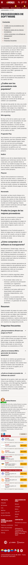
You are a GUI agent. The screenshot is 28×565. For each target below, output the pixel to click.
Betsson (17, 504)
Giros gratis (24, 7)
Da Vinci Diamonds (5, 515)
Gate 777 (17, 511)
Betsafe (17, 514)
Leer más (23, 434)
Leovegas (17, 506)
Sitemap (3, 532)
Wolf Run (3, 510)
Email (16, 525)
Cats (2, 508)
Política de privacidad (6, 527)
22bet (16, 516)
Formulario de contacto (21, 522)
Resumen (6, 38)
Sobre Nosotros (5, 530)
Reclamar (23, 439)
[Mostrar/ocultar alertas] (19, 2)
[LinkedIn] (4, 434)
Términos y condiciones (7, 525)
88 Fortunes (4, 505)
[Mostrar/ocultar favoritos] (25, 2)
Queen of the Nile (5, 513)
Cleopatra (3, 502)
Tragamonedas (5, 7)
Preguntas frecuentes (10, 40)
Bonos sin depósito (16, 7)
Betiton (17, 509)
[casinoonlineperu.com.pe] (10, 2)
